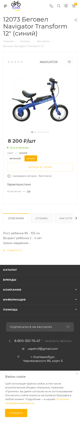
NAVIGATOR (49, 62)
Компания (12, 289)
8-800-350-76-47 (27, 341)
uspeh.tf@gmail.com (43, 349)
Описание (16, 218)
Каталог (10, 269)
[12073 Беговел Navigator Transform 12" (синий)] (40, 99)
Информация (14, 299)
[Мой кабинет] (66, 6)
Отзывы (42, 218)
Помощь (10, 309)
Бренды (9, 279)
